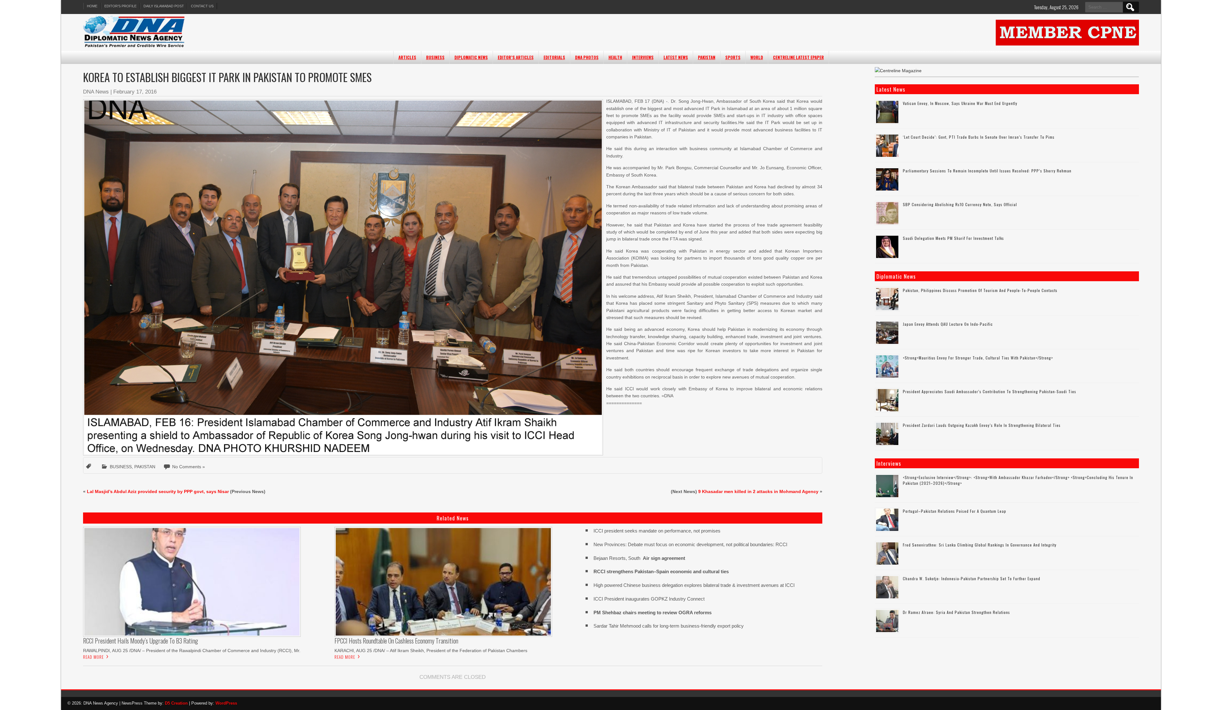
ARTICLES (407, 57)
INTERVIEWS (643, 57)
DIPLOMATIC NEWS (471, 57)
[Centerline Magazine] (898, 70)
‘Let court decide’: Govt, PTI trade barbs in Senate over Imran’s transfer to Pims (979, 137)
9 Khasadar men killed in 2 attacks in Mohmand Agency (758, 491)
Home (92, 6)
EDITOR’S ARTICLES (516, 57)
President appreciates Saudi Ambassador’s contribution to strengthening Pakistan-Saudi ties (989, 391)
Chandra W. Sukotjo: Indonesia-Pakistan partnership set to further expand (971, 578)
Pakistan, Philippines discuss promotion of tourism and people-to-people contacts (980, 290)
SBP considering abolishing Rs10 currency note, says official (960, 204)
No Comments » (188, 466)
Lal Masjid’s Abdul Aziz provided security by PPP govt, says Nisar (158, 491)
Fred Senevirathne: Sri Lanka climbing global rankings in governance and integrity (980, 544)
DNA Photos (587, 57)
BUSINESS (435, 57)
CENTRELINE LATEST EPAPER (798, 57)
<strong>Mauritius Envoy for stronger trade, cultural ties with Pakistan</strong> (978, 357)
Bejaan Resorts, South (639, 558)
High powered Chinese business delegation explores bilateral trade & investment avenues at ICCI (694, 585)
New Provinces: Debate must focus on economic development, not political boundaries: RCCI (690, 544)
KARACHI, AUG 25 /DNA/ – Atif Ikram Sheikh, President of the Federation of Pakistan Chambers (430, 650)
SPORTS (733, 57)
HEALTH (615, 57)
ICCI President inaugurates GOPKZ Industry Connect (649, 599)
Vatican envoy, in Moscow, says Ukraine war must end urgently (960, 103)
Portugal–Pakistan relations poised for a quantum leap (954, 511)
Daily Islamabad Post (164, 6)
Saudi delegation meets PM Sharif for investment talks (953, 238)
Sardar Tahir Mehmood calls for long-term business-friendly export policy (668, 626)
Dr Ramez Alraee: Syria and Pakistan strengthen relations (956, 612)
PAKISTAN (706, 57)
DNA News (96, 92)
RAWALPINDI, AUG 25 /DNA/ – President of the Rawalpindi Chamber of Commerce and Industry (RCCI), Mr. (191, 650)
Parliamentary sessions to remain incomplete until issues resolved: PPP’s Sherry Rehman (987, 170)
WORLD (756, 57)
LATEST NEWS (676, 57)
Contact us (202, 6)
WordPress (226, 703)
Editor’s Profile (120, 6)
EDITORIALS (554, 57)
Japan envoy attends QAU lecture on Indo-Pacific (948, 324)
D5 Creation (176, 703)
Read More (93, 657)
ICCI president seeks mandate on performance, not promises (656, 530)
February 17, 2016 (135, 92)
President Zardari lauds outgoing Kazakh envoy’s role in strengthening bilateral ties (982, 425)
